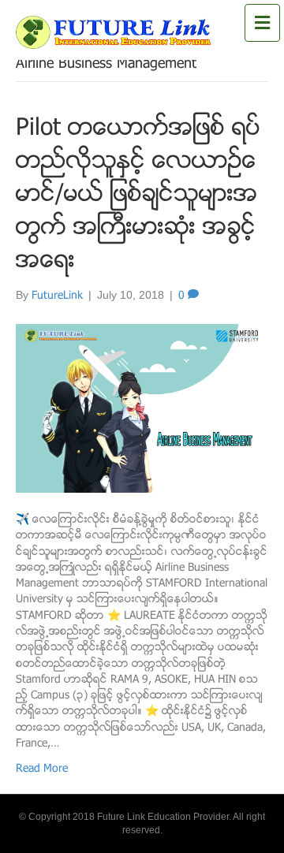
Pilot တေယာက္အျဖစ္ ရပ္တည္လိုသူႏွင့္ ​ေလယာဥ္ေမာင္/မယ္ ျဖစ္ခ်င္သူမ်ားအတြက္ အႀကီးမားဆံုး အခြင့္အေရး (138, 196)
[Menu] (262, 23)
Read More (42, 769)
